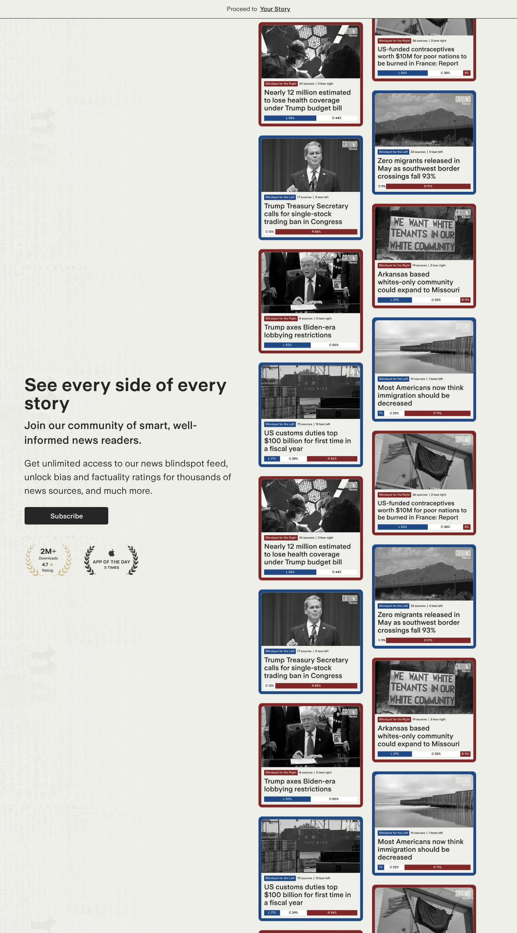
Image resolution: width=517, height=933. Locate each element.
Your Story (275, 9)
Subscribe (66, 516)
